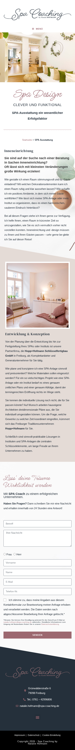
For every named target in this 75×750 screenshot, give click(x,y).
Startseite (27, 140)
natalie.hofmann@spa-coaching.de (17, 622)
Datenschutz (34, 735)
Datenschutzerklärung (50, 624)
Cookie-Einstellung (51, 735)
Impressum (19, 735)
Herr (18, 554)
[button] (37, 717)
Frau (9, 554)
